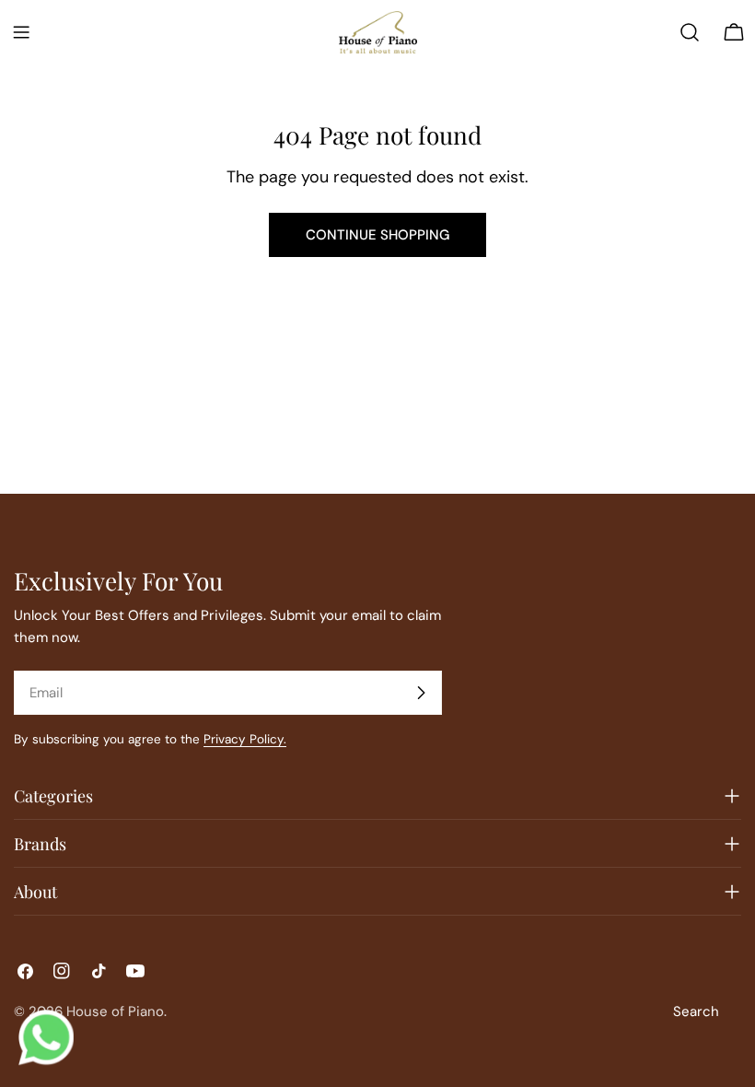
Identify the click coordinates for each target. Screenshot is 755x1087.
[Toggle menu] (21, 32)
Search (696, 1011)
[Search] (689, 32)
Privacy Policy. (244, 739)
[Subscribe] (420, 692)
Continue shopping (377, 235)
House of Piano (115, 1011)
